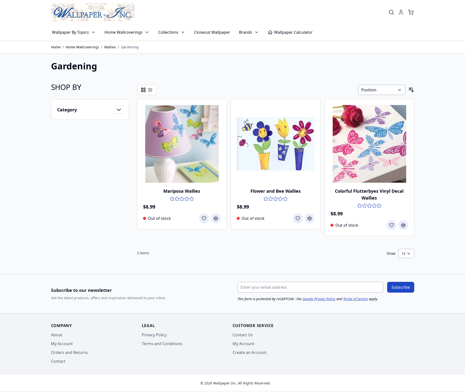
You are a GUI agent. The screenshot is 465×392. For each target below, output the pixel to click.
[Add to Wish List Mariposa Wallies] (204, 218)
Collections (168, 32)
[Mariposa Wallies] (182, 144)
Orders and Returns (69, 352)
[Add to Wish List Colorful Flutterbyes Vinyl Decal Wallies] (391, 225)
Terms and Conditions (162, 343)
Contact (58, 361)
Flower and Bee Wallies (275, 191)
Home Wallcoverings (123, 32)
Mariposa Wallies (181, 191)
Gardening (130, 47)
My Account (62, 343)
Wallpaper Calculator (293, 32)
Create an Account (250, 352)
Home (56, 47)
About (56, 335)
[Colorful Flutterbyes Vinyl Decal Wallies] (369, 144)
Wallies (110, 47)
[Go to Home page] (92, 12)
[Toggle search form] (391, 12)
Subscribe (401, 287)
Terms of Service (355, 299)
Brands (245, 32)
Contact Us (243, 335)
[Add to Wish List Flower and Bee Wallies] (298, 218)
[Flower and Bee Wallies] (275, 144)
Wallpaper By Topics (70, 32)
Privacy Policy (154, 335)
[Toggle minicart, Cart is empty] (410, 12)
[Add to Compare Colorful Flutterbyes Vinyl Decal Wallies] (403, 225)
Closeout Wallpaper (212, 32)
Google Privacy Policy (318, 299)
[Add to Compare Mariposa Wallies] (216, 218)
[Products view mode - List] (150, 90)
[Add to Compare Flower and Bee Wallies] (309, 218)
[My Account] (401, 12)
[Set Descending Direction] (411, 90)
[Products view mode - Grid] (143, 90)
